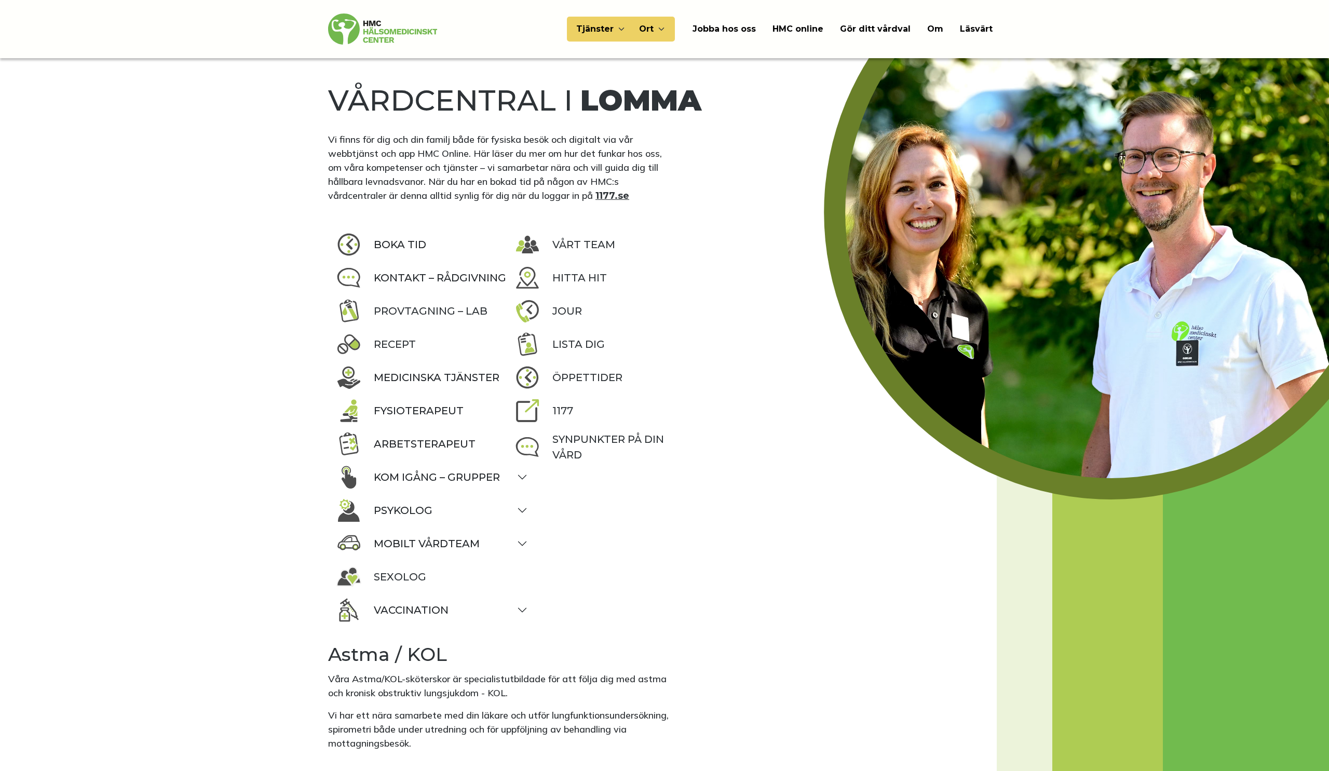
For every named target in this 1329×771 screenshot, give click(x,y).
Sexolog (400, 577)
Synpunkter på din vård (608, 447)
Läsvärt (976, 29)
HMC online (797, 29)
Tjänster (595, 29)
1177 (562, 410)
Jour (567, 311)
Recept (395, 344)
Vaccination (411, 610)
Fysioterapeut (419, 410)
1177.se (612, 195)
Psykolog (403, 510)
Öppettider (587, 377)
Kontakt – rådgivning (440, 278)
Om (935, 29)
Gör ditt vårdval (875, 29)
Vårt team (583, 244)
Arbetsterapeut (425, 444)
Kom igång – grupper (437, 477)
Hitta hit (579, 278)
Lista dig (578, 344)
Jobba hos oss (724, 29)
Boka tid (400, 244)
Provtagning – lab (430, 311)
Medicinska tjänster (436, 377)
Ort (646, 29)
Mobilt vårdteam (427, 543)
